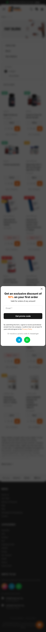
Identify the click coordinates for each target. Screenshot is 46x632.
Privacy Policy (27, 329)
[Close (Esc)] (42, 289)
